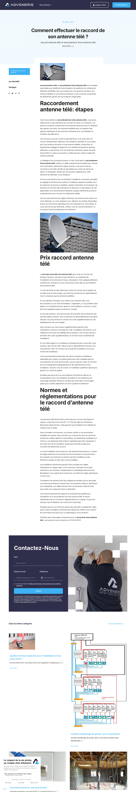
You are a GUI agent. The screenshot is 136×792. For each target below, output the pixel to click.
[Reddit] (15, 93)
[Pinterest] (19, 93)
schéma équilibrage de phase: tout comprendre (95, 734)
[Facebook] (9, 93)
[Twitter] (12, 93)
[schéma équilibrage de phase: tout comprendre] (98, 680)
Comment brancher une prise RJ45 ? (28, 787)
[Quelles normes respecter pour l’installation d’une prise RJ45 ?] (37, 641)
